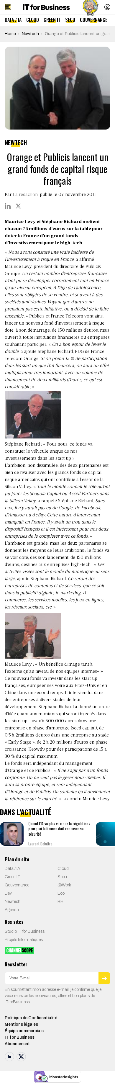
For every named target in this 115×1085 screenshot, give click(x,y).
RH (60, 901)
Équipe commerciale (24, 1031)
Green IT (52, 19)
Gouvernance (93, 19)
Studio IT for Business (25, 931)
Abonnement (17, 1044)
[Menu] (8, 7)
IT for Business (19, 1037)
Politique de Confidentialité (31, 1018)
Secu (70, 19)
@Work (64, 885)
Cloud (32, 19)
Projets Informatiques (24, 939)
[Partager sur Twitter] (18, 206)
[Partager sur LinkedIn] (8, 206)
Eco (61, 893)
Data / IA (13, 19)
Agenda (12, 910)
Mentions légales (21, 1024)
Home (10, 34)
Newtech (30, 34)
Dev (8, 893)
